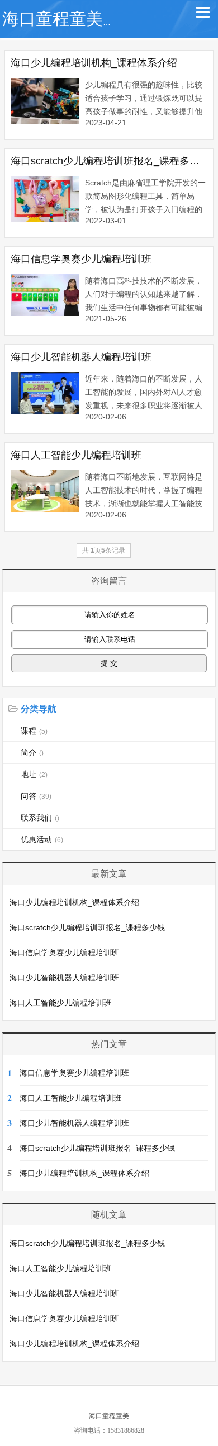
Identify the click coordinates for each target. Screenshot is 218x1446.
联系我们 (40, 817)
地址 (34, 774)
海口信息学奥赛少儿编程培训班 (81, 259)
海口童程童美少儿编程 (86, 18)
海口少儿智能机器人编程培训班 (81, 357)
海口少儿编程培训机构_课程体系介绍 (94, 63)
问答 (36, 796)
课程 (34, 730)
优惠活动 (42, 839)
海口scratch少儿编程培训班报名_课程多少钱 (109, 161)
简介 (32, 752)
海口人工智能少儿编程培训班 (76, 455)
